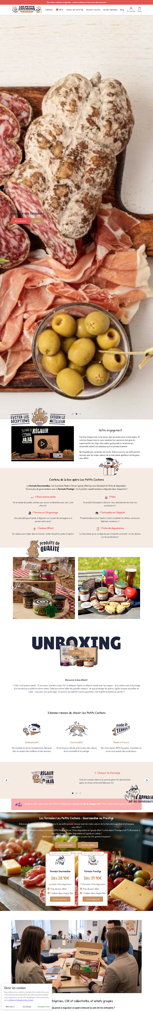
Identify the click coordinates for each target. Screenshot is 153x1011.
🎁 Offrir (59, 9)
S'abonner (49, 9)
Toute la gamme (60, 899)
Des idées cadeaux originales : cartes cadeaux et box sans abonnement (76, 2)
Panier (140, 11)
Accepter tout (44, 1006)
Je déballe (76, 652)
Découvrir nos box (93, 9)
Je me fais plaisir (65, 844)
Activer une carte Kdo (74, 9)
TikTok (51, 222)
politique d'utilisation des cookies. (21, 1000)
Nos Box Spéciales (110, 9)
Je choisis (27, 1006)
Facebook (36, 222)
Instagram (19, 222)
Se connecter (131, 11)
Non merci (10, 1006)
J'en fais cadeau (88, 844)
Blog (122, 9)
